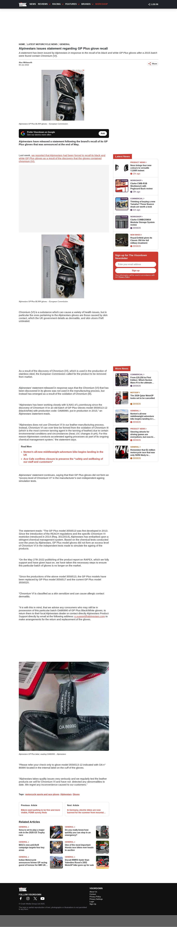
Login (92, 901)
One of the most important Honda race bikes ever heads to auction (79, 847)
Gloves (76, 794)
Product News (137, 162)
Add (103, 133)
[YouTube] (43, 899)
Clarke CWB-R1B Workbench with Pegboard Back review (141, 186)
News (33, 4)
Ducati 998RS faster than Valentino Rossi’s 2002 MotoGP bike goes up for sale (79, 862)
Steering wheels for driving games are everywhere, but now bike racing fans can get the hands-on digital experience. (142, 434)
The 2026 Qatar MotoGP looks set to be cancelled (142, 396)
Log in (154, 4)
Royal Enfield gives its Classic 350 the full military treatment (141, 240)
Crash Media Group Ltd (30, 904)
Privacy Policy (124, 277)
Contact (93, 894)
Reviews (43, 4)
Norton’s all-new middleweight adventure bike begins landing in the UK (143, 416)
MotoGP (134, 393)
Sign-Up (93, 904)
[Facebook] (21, 899)
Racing (56, 4)
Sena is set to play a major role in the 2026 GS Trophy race (32, 832)
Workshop (101, 4)
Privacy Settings (96, 899)
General (65, 44)
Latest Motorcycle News (42, 44)
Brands (86, 4)
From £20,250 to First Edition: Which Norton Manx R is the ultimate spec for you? (141, 380)
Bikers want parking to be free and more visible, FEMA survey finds (40, 811)
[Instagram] (28, 899)
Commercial (136, 199)
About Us (93, 892)
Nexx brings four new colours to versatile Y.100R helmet (140, 168)
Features (71, 4)
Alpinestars (66, 794)
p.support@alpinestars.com (89, 616)
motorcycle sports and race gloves (42, 794)
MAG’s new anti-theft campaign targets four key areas (31, 847)
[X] (35, 899)
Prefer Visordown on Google (41, 132)
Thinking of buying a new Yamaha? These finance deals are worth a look (142, 204)
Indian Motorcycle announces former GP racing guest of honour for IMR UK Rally (33, 862)
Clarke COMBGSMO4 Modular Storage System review (142, 222)
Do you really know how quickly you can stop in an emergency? (78, 832)
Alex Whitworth (25, 62)
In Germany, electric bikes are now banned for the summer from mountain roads (86, 811)
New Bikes (135, 235)
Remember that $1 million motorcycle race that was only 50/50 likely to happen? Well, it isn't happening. (142, 452)
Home (22, 44)
